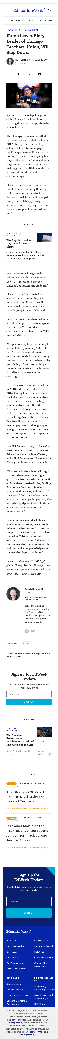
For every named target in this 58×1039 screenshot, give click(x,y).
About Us (11, 940)
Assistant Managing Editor (36, 597)
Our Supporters (14, 963)
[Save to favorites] (29, 74)
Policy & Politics (33, 20)
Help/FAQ (39, 952)
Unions (26, 644)
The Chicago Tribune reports (23, 136)
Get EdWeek (13, 978)
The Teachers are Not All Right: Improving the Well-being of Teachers (26, 796)
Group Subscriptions (17, 995)
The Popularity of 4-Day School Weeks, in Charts (19, 243)
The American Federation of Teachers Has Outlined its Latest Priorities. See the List (26, 740)
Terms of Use (36, 1032)
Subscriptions (13, 984)
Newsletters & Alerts (17, 989)
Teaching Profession (22, 30)
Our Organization (15, 946)
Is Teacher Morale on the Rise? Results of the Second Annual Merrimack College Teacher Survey (27, 833)
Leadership (16, 20)
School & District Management (17, 234)
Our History (12, 952)
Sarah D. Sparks (14, 751)
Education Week (32, 600)
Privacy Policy (15, 1023)
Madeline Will (25, 60)
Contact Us (41, 940)
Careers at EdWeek (16, 969)
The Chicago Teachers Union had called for (27, 419)
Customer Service (43, 957)
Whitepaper (13, 786)
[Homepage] (29, 10)
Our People (12, 957)
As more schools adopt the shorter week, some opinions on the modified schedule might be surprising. (25, 255)
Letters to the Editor (45, 946)
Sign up (29, 913)
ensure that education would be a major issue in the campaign (27, 372)
